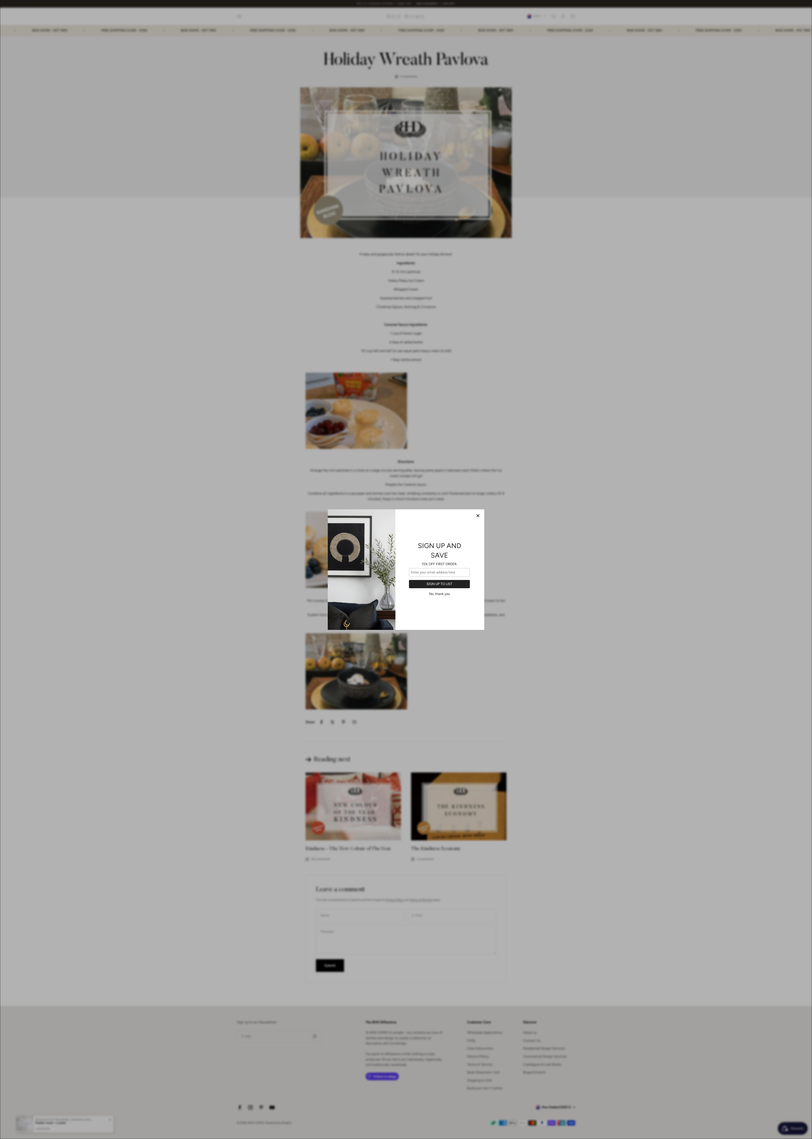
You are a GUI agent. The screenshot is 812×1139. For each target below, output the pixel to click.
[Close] (478, 516)
